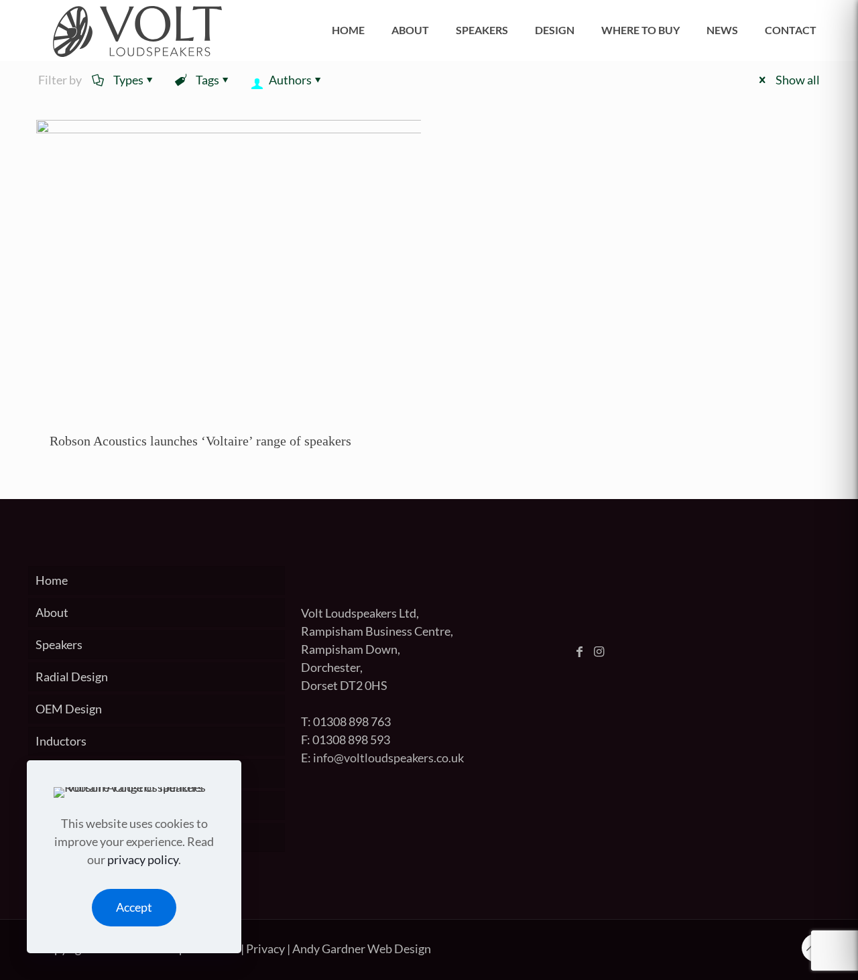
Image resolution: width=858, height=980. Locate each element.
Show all (798, 79)
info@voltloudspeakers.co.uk (388, 757)
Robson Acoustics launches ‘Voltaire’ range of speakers (200, 440)
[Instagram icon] (602, 651)
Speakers (59, 644)
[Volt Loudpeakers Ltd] (137, 30)
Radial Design (72, 676)
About (52, 612)
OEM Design (69, 708)
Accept (134, 907)
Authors (290, 79)
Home (52, 580)
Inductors (61, 740)
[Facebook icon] (583, 651)
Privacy (265, 948)
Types (128, 79)
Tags (207, 79)
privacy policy (142, 859)
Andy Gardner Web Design (361, 948)
